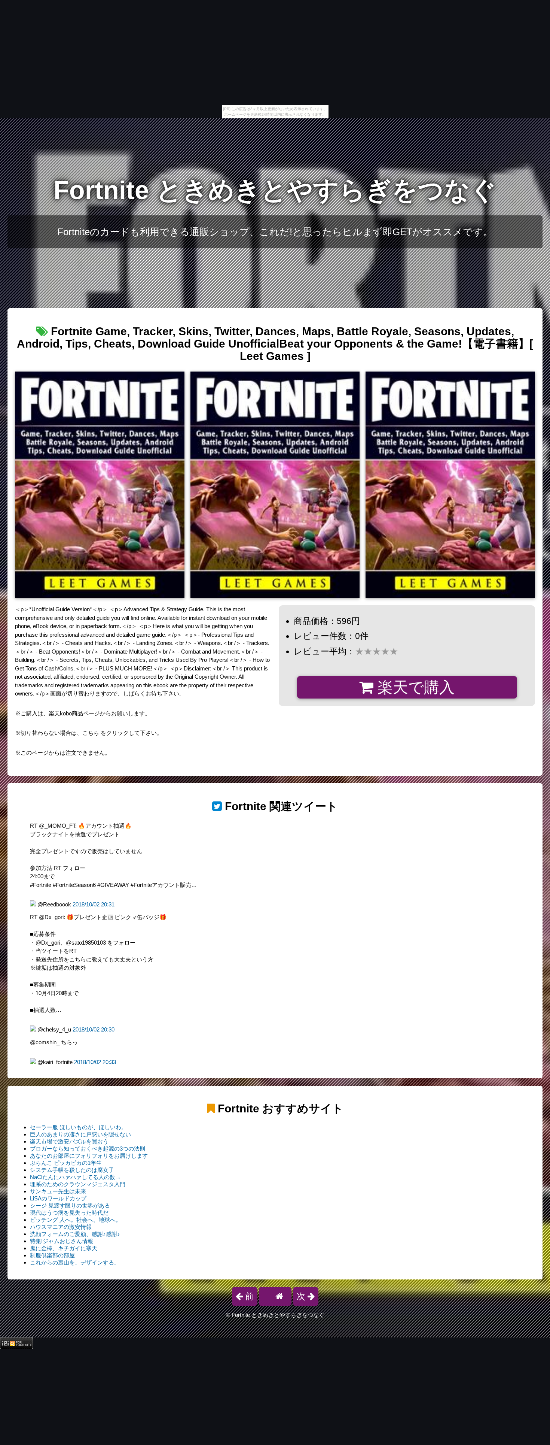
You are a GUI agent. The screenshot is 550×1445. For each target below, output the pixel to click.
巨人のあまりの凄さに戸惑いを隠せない (80, 1134)
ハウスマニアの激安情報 (61, 1227)
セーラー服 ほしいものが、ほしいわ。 (78, 1127)
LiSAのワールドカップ (58, 1198)
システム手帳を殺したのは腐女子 (72, 1170)
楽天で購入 (414, 687)
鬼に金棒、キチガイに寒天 (63, 1248)
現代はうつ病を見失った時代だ (69, 1212)
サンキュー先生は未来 (58, 1191)
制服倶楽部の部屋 (52, 1255)
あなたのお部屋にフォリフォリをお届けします (89, 1155)
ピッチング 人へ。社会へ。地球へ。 (75, 1220)
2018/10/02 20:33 (95, 1062)
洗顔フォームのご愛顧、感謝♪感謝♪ (75, 1234)
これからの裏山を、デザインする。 (75, 1262)
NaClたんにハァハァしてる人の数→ (75, 1177)
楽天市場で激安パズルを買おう (69, 1141)
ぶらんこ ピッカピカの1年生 (66, 1163)
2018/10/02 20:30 (93, 1029)
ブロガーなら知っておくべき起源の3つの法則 (87, 1148)
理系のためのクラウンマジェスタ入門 (77, 1184)
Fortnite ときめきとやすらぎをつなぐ (275, 190)
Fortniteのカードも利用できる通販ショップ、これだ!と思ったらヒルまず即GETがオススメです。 (275, 231)
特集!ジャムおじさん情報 (61, 1241)
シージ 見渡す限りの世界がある (70, 1205)
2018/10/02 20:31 (93, 904)
